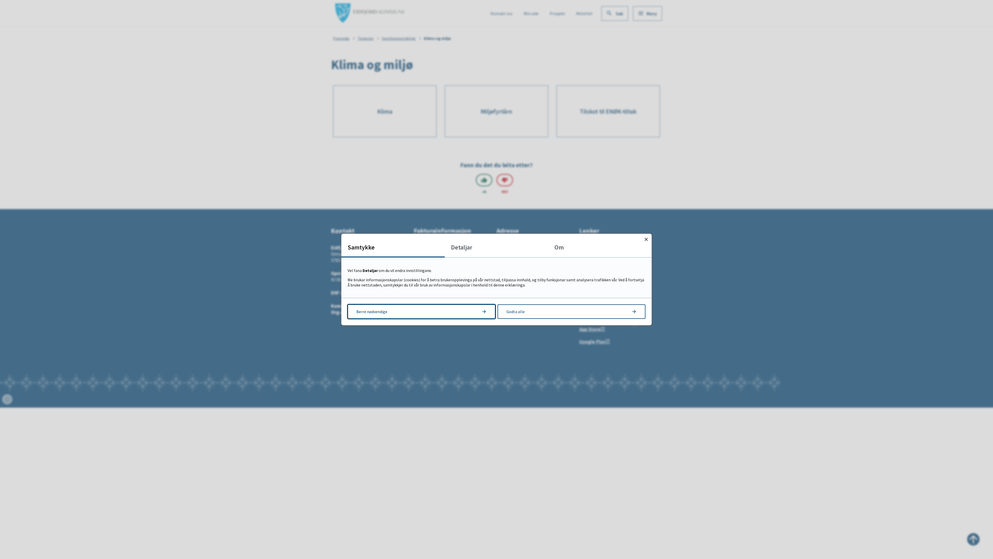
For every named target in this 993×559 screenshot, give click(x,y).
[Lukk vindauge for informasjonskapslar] (646, 239)
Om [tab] (559, 247)
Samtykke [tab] (361, 247)
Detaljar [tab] (461, 247)
